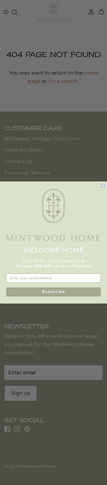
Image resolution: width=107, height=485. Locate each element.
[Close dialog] (102, 185)
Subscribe (53, 292)
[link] (53, 215)
